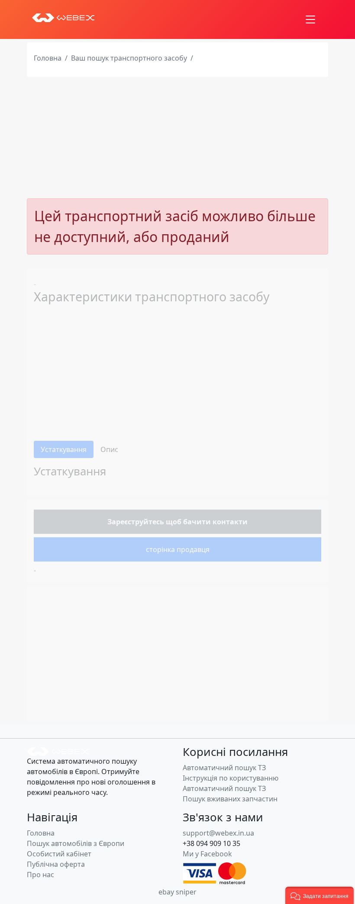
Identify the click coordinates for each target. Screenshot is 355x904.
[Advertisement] (177, 137)
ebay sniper (177, 892)
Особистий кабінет (59, 854)
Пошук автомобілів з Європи (75, 843)
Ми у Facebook (207, 854)
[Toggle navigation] (310, 19)
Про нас (40, 874)
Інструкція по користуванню (230, 778)
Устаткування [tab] (64, 449)
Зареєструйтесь (135, 521)
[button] (319, 895)
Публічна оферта (56, 864)
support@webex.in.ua (218, 833)
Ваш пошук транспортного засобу (129, 58)
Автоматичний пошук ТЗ (224, 767)
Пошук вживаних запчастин (230, 799)
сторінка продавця (178, 549)
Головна (47, 58)
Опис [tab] (109, 449)
